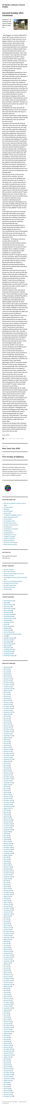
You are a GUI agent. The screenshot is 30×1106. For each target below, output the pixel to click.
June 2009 (6, 1061)
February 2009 (8, 1068)
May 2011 (6, 1016)
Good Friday (7, 630)
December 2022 (8, 753)
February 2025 (8, 702)
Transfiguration (8, 649)
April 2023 (6, 745)
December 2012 (8, 978)
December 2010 (8, 1025)
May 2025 (6, 696)
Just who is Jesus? (9, 569)
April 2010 (6, 1041)
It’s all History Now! (9, 521)
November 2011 (8, 1004)
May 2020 (6, 814)
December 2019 (8, 824)
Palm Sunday (7, 642)
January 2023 (7, 751)
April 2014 (6, 947)
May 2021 (6, 790)
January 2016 (7, 906)
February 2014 (7, 951)
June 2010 (6, 1037)
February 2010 (7, 1045)
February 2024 (8, 726)
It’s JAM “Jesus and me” (10, 523)
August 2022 (7, 761)
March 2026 (7, 677)
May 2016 (6, 898)
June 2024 (6, 718)
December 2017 (8, 871)
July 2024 (6, 716)
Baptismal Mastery (9, 540)
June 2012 (6, 990)
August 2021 (7, 784)
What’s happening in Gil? (11, 517)
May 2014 (6, 945)
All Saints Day (7, 612)
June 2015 (6, 920)
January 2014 (7, 953)
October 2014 (7, 935)
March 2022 (7, 771)
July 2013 (6, 965)
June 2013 (6, 967)
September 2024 (8, 712)
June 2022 (6, 765)
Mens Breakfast (8, 511)
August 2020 (7, 808)
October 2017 (7, 875)
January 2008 (7, 1094)
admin (5, 438)
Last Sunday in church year (11, 634)
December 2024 (8, 706)
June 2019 (6, 835)
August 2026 (7, 667)
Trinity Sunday (8, 651)
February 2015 (7, 927)
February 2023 (8, 749)
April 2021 (6, 792)
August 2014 (7, 939)
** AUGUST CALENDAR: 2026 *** (13, 515)
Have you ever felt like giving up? (13, 581)
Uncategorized (8, 653)
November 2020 (8, 802)
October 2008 (7, 1076)
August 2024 (7, 714)
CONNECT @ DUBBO (9, 536)
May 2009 (6, 1063)
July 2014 (6, 941)
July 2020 (6, 810)
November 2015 (8, 910)
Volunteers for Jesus (9, 587)
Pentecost (6, 645)
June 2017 (6, 882)
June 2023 (6, 741)
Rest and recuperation (10, 585)
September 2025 (8, 688)
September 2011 (8, 1008)
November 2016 (8, 894)
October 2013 (7, 959)
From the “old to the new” (11, 525)
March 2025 (7, 700)
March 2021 (7, 794)
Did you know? (8, 519)
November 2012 (8, 980)
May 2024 (6, 720)
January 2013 (7, 976)
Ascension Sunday (9, 614)
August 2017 (7, 878)
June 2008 (6, 1084)
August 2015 (7, 916)
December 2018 (8, 847)
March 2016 (7, 902)
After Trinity (7, 610)
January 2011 (7, 1023)
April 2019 (6, 839)
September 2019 (8, 829)
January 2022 (7, 775)
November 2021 (8, 779)
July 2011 (6, 1012)
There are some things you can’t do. (14, 573)
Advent (6, 602)
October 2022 (7, 757)
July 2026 (6, 669)
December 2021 (8, 777)
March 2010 (7, 1043)
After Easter (7, 606)
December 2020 (8, 800)
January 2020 (7, 822)
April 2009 (7, 1065)
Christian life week (9, 618)
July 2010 (6, 1035)
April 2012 (6, 994)
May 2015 (6, 922)
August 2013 (7, 963)
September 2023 (8, 735)
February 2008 (8, 1092)
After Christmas (20, 438)
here (8, 558)
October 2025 (7, 686)
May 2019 (6, 837)
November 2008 (8, 1074)
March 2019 (7, 841)
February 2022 (8, 773)
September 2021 (8, 782)
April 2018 (6, 863)
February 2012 (7, 998)
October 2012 (7, 982)
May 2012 (6, 992)
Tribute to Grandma (9, 538)
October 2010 (7, 1029)
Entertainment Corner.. (10, 534)
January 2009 (7, 1070)
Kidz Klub (6, 509)
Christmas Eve (8, 622)
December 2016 (8, 892)
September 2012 (8, 984)
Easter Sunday (8, 626)
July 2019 (6, 833)
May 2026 (6, 673)
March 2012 (7, 996)
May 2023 (6, 743)
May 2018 (6, 861)
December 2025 (8, 683)
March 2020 (7, 818)
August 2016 (7, 896)
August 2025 (7, 690)
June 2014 (6, 943)
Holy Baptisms (8, 527)
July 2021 (6, 786)
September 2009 (8, 1055)
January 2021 (7, 798)
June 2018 (6, 859)
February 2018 (7, 867)
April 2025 (6, 698)
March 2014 (7, 949)
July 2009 (6, 1059)
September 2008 (8, 1078)
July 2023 (6, 739)
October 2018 (7, 851)
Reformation (7, 647)
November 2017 (8, 873)
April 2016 (6, 900)
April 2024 (7, 722)
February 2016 (7, 904)
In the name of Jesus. (9, 571)
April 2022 (7, 769)
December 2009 (8, 1049)
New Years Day (8, 640)
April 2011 (6, 1018)
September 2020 (8, 806)
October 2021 (7, 780)
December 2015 (8, 908)
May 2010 (6, 1039)
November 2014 (8, 933)
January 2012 (7, 1000)
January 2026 (7, 681)
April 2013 (6, 971)
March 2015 (7, 925)
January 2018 (7, 869)
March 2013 (7, 972)
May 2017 (6, 884)
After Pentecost (8, 608)
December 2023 (8, 730)
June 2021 (6, 788)
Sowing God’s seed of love (11, 583)
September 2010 (8, 1031)
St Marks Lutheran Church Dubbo (9, 1101)
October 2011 (7, 1006)
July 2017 (6, 880)
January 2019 (7, 845)
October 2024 (7, 710)
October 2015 (7, 912)
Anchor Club (7, 513)
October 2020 (7, 804)
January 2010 (7, 1047)
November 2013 (8, 957)
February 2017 (7, 890)
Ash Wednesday (8, 616)
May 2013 (6, 969)
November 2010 (8, 1027)
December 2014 (8, 931)
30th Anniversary (9, 600)
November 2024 (8, 708)
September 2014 (8, 937)
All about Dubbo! (8, 507)
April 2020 (7, 816)
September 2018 (8, 853)
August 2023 (7, 737)
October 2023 (7, 733)
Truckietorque (8, 531)
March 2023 (7, 747)
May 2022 (6, 767)
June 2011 (6, 1014)
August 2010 (7, 1033)
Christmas (7, 620)
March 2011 (7, 1019)
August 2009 (7, 1057)
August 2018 (7, 855)
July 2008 (6, 1082)
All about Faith (8, 589)
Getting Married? (8, 532)
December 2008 (8, 1072)
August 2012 (7, 986)
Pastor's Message (8, 644)
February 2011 (7, 1021)
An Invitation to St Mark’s (11, 529)
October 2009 (7, 1053)
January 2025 (7, 704)
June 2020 (6, 812)
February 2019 (7, 843)
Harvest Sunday (8, 632)
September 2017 (8, 876)
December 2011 (8, 1002)
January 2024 (7, 728)
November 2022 (8, 755)
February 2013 (7, 974)
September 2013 (8, 961)
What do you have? (9, 575)
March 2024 (7, 724)
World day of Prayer (9, 655)
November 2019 (8, 826)
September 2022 (8, 759)
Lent (5, 636)
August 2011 (7, 1010)
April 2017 (6, 886)
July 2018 (6, 857)
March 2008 (7, 1090)
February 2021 (7, 796)
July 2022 (6, 763)
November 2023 (8, 731)
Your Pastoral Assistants (10, 542)
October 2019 (7, 827)
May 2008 (6, 1086)
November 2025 (8, 684)
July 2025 (6, 692)
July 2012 (6, 988)
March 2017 (7, 888)
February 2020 (8, 820)
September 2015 (8, 914)
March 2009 (7, 1067)
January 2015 (7, 929)
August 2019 (7, 831)
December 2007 (8, 1096)
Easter (5, 624)
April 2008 (7, 1088)
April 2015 (6, 923)
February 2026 (8, 679)
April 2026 (7, 675)
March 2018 (7, 865)
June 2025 (6, 694)
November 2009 (8, 1051)
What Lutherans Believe (10, 544)
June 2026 (6, 671)
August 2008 (7, 1080)
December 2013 (8, 955)
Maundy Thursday (9, 638)
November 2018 (8, 849)
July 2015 (6, 918)
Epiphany (6, 628)
